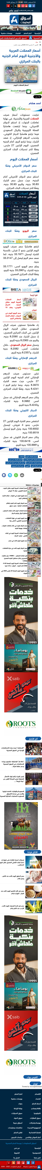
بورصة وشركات (35, 1122)
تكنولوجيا (37, 1112)
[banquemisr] (21, 658)
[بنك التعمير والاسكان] (21, 610)
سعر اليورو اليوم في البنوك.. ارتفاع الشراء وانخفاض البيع (13, 315)
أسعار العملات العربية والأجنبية (32, 459)
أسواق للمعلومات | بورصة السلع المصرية (21, 1142)
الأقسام (38, 1093)
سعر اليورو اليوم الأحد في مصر (18, 540)
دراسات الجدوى (16, 1137)
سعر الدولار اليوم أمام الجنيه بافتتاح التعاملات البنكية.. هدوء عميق (16, 504)
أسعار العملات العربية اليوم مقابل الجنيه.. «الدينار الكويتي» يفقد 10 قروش (15, 489)
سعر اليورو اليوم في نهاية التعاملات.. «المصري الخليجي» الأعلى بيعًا (16, 519)
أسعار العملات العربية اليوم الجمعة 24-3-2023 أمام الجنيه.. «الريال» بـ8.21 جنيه (15, 564)
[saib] (21, 692)
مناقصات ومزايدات (15, 1127)
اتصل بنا (16, 1157)
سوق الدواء (18, 1117)
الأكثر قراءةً (33, 852)
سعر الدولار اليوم (36, 466)
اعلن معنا (37, 1157)
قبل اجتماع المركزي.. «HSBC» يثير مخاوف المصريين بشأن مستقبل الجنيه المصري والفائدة (14, 558)
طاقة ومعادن (36, 1108)
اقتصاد (18, 32)
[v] (21, 450)
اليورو (26, 230)
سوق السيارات (16, 1112)
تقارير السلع (18, 1132)
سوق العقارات (35, 1117)
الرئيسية (38, 32)
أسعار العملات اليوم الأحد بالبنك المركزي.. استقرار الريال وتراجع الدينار (14, 511)
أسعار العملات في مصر (15, 459)
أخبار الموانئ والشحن (33, 1137)
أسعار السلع (36, 1103)
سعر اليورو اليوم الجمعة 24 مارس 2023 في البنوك (14, 571)
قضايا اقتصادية (35, 1132)
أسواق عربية (17, 1122)
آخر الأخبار (33, 738)
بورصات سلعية (16, 1098)
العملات (34, 118)
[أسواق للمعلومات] (21, 724)
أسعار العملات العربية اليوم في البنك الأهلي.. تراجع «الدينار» (16, 534)
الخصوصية (37, 1152)
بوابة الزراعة (18, 1108)
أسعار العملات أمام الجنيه (34, 463)
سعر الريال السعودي (20, 344)
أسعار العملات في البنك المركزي (15, 463)
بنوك (36, 42)
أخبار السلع (27, 32)
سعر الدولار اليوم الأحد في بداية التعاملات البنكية (15, 549)
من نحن (17, 1147)
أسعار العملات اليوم (31, 456)
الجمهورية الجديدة (34, 1127)
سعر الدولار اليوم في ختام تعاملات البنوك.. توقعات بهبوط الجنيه (14, 526)
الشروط (17, 1152)
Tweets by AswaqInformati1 (32, 1086)
